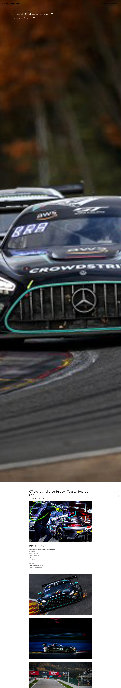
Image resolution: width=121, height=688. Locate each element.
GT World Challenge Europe (21, 11)
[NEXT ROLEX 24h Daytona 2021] (116, 496)
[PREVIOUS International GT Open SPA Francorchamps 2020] (116, 490)
